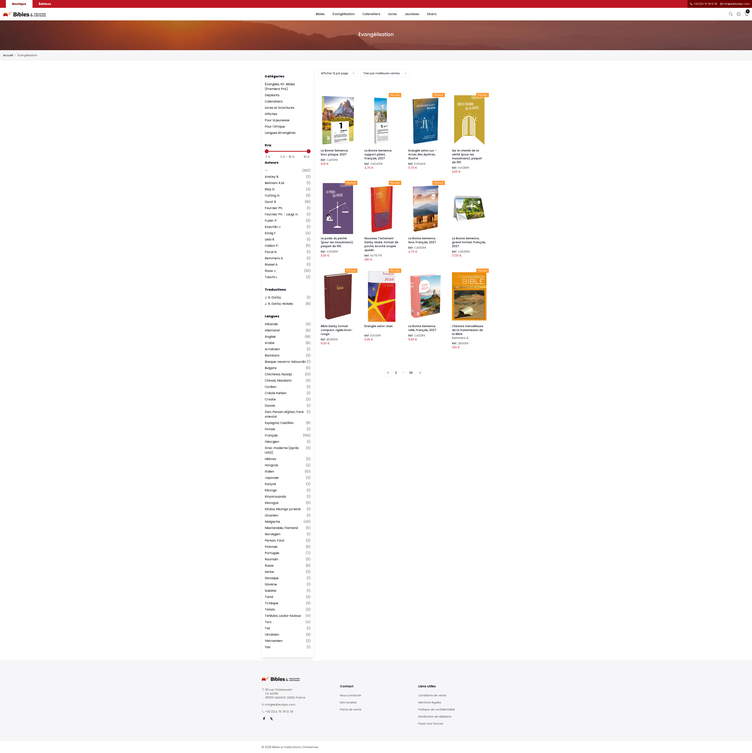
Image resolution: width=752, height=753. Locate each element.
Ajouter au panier (337, 117)
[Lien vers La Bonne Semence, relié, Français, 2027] (425, 296)
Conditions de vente (432, 695)
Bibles (320, 14)
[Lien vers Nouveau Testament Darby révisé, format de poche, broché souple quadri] (381, 208)
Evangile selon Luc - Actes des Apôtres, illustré (422, 154)
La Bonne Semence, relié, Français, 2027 (422, 328)
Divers (432, 14)
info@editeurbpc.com (737, 3)
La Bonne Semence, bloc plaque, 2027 (334, 152)
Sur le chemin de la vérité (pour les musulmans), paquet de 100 (467, 156)
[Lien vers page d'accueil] (157, 14)
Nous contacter (350, 695)
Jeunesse (412, 14)
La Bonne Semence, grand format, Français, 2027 (469, 242)
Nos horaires (348, 702)
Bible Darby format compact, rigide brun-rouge (336, 330)
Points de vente (350, 709)
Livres (392, 14)
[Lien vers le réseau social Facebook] (264, 719)
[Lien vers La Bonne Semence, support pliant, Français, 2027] (381, 120)
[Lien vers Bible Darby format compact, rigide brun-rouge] (338, 296)
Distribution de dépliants (434, 717)
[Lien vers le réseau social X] (271, 719)
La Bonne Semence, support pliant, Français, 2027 (378, 154)
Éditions (45, 4)
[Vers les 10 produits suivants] (420, 373)
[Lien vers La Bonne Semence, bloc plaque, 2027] (338, 120)
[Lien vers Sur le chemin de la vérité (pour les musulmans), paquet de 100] (469, 120)
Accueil (8, 55)
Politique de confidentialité (436, 709)
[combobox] (338, 73)
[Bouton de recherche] (730, 14)
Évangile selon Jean (378, 326)
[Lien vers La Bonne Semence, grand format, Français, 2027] (469, 208)
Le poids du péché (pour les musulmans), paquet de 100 (337, 242)
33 (411, 373)
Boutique (19, 4)
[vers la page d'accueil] (298, 678)
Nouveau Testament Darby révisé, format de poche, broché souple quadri (381, 244)
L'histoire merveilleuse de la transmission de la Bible (467, 332)
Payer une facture (430, 724)
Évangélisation (344, 14)
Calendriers (371, 14)
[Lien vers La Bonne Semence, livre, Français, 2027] (425, 208)
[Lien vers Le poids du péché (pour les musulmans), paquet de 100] (338, 208)
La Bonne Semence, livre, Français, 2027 (422, 240)
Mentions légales (429, 702)
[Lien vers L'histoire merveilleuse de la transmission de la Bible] (469, 296)
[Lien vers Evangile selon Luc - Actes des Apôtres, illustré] (425, 120)
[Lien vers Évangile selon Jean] (381, 296)
